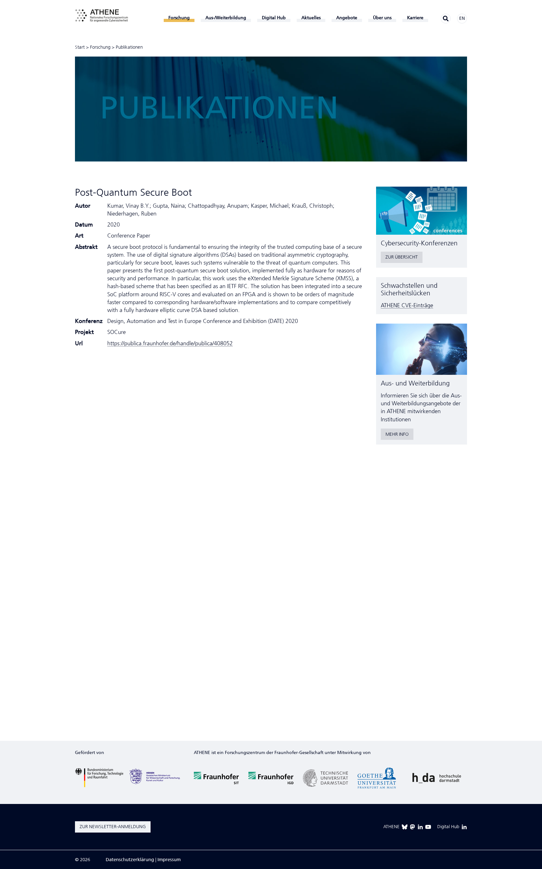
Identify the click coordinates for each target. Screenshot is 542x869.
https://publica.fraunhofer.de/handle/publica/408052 (170, 343)
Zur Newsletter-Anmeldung (113, 826)
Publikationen (129, 47)
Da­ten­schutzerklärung (130, 859)
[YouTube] (428, 827)
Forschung (100, 47)
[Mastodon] (412, 827)
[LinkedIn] (420, 827)
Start (80, 47)
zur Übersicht (401, 257)
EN (462, 18)
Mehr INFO (397, 434)
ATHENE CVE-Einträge (407, 305)
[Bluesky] (404, 827)
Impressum (169, 859)
